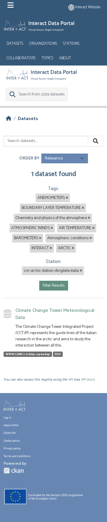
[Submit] (95, 141)
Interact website (87, 7)
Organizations (43, 44)
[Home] (8, 119)
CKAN (14, 470)
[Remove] (67, 198)
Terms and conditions (17, 456)
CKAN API (10, 433)
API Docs (87, 379)
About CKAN (11, 425)
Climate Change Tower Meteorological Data (55, 314)
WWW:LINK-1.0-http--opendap (28, 354)
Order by (29, 158)
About (65, 58)
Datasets (15, 44)
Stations (71, 44)
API (70, 379)
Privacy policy (12, 448)
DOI (58, 354)
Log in (7, 417)
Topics (47, 58)
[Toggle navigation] (11, 5)
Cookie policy (12, 440)
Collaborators (21, 58)
